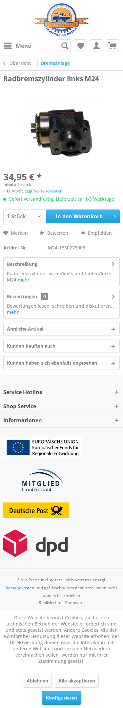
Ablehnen (37, 681)
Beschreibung (22, 264)
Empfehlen (99, 233)
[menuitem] (17, 45)
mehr (24, 280)
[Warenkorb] (112, 45)
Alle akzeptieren (76, 681)
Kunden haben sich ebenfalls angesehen (52, 363)
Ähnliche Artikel (25, 329)
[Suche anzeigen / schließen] (64, 45)
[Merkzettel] (80, 45)
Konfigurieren (61, 698)
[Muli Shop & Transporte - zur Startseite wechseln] (61, 19)
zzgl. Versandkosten (44, 191)
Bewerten (58, 233)
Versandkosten (20, 587)
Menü (23, 45)
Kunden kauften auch (31, 346)
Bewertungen (22, 296)
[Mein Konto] (96, 45)
